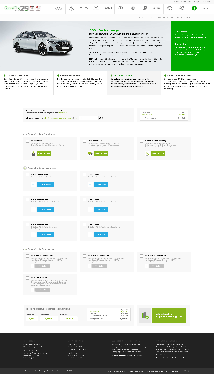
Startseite (150, 17)
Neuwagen (159, 17)
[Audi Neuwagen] (59, 9)
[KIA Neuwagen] (108, 9)
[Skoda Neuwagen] (157, 9)
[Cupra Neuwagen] (96, 9)
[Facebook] (208, 8)
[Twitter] (204, 8)
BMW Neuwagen (169, 17)
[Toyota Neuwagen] (169, 9)
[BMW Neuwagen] (71, 9)
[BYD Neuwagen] (84, 9)
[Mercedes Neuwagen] (120, 9)
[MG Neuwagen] (133, 9)
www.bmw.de (123, 61)
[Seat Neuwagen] (145, 9)
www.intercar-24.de (111, 64)
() (64, 118)
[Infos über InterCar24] (194, 9)
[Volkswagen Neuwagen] (182, 9)
